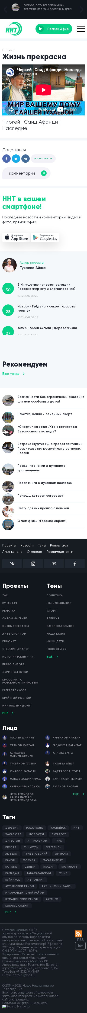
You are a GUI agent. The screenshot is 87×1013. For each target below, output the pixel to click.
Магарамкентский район (24, 892)
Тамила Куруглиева (68, 778)
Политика (55, 595)
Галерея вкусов (14, 690)
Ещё (5, 713)
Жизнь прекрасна (15, 626)
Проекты (9, 545)
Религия (53, 618)
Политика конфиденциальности (25, 1003)
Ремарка (8, 610)
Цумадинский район (21, 899)
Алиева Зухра (63, 752)
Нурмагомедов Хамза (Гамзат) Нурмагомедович (24, 797)
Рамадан (12, 873)
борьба (11, 866)
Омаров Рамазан (23, 771)
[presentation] (5, 9)
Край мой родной (16, 698)
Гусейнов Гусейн (23, 763)
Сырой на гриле (14, 618)
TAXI (5, 595)
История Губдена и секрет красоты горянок (41, 311)
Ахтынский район (19, 886)
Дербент (12, 827)
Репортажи (59, 545)
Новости (27, 545)
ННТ (77, 827)
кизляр (10, 847)
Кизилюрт (69, 866)
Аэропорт (36, 879)
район (10, 860)
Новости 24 (57, 649)
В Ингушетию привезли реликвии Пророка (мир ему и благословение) (40, 290)
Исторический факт (18, 656)
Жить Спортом (14, 633)
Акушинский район (57, 886)
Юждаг (48, 866)
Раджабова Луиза (67, 771)
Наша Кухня (56, 633)
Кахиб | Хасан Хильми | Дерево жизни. (41, 331)
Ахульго (52, 899)
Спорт (52, 610)
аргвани (61, 853)
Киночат (9, 641)
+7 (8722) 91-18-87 (27, 971)
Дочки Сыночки (15, 672)
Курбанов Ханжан (67, 737)
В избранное (43, 158)
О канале (34, 551)
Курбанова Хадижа (25, 786)
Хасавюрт (13, 834)
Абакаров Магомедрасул (21, 754)
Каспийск (58, 827)
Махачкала (34, 827)
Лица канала (12, 551)
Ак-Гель (11, 853)
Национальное (59, 603)
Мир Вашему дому (16, 705)
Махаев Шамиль (22, 737)
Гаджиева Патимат (67, 745)
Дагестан (12, 840)
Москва (29, 860)
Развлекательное (60, 626)
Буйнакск (12, 879)
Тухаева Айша (64, 763)
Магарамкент (53, 860)
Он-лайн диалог (15, 649)
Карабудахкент (17, 905)
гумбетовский (36, 853)
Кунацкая (9, 603)
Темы (42, 545)
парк (58, 840)
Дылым (30, 866)
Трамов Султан (22, 745)
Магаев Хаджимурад (25, 778)
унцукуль (31, 847)
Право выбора (13, 664)
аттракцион (37, 840)
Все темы (10, 373)
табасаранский (39, 873)
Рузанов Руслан (65, 786)
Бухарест (59, 834)
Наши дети (55, 641)
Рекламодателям (59, 551)
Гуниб (63, 873)
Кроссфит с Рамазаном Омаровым (20, 681)
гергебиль (53, 847)
